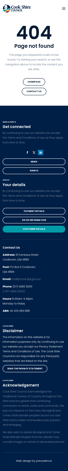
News (34, 161)
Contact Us (34, 91)
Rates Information (34, 220)
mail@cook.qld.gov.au (26, 279)
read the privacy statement (25, 368)
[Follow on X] (34, 152)
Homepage (34, 81)
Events (34, 170)
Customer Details (34, 229)
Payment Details (34, 211)
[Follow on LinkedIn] (40, 152)
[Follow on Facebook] (27, 152)
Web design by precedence (34, 461)
